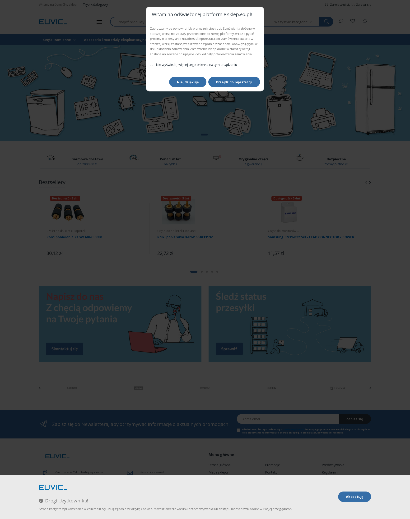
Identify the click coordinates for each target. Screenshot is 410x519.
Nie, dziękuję (188, 82)
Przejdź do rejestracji (234, 82)
